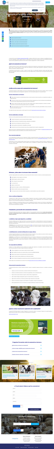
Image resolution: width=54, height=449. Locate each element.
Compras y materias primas (38, 440)
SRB (31, 225)
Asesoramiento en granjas (26, 440)
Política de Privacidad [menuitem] (23, 447)
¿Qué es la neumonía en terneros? (16, 37)
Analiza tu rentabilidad (46, 2)
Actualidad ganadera (38, 441)
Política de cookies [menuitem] (31, 447)
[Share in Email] (3, 41)
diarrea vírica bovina (12, 139)
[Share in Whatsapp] (3, 39)
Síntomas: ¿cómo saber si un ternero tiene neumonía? (19, 41)
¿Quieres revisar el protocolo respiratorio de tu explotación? (20, 45)
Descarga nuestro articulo (14, 336)
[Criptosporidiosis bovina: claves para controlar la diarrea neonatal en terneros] (10, 372)
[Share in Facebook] (3, 32)
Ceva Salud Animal (27, 19)
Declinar (41, 10)
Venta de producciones (38, 439)
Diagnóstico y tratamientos (41, 374)
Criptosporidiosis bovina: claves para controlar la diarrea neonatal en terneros (9, 376)
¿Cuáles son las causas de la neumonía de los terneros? (19, 39)
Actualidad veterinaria (27, 441)
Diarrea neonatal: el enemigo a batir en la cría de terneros (25, 375)
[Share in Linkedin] (3, 37)
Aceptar (35, 10)
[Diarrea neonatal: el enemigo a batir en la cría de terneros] (27, 372)
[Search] (50, 2)
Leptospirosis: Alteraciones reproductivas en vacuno (41, 377)
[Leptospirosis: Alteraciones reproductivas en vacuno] (44, 372)
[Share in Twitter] (3, 34)
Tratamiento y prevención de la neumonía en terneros (19, 43)
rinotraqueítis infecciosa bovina (43, 138)
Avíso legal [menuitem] (36, 447)
